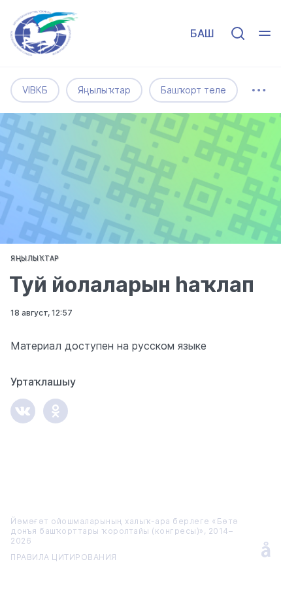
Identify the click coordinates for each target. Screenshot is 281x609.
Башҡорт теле (193, 89)
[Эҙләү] (237, 33)
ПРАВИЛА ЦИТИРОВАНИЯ (63, 557)
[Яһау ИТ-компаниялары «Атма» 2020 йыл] (266, 549)
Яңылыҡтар (104, 89)
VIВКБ (35, 89)
